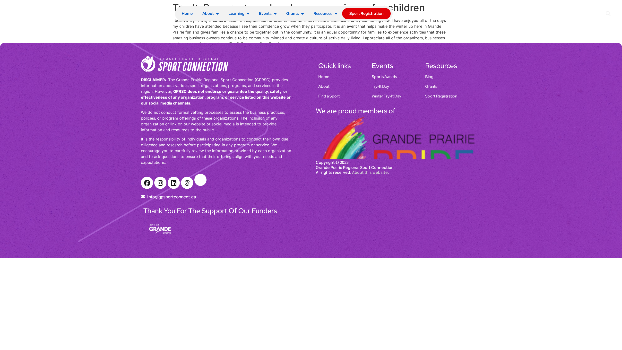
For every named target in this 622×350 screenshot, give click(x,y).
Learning (236, 13)
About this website (370, 224)
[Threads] (187, 183)
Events (265, 13)
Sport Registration (366, 13)
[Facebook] (147, 183)
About (208, 13)
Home (187, 13)
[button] (608, 14)
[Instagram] (160, 183)
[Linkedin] (174, 183)
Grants (292, 13)
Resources (322, 13)
